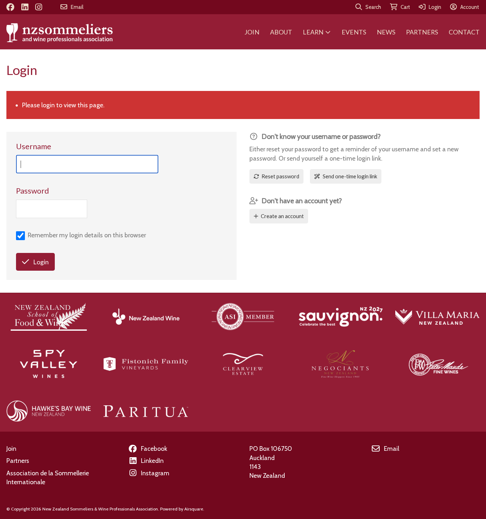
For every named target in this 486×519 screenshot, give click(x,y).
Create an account (282, 216)
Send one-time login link (350, 176)
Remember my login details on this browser (87, 235)
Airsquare (193, 509)
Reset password (280, 176)
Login (41, 262)
